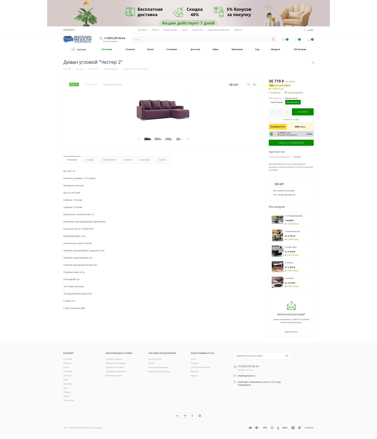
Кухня (66, 367)
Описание (72, 160)
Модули (67, 392)
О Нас (193, 359)
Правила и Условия (115, 367)
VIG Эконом (68, 400)
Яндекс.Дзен (200, 416)
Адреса (194, 375)
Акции (151, 363)
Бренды (194, 371)
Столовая (67, 371)
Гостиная (67, 359)
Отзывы (90, 160)
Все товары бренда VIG (284, 194)
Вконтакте (177, 416)
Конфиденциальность (116, 371)
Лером (66, 396)
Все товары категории (284, 190)
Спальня (67, 363)
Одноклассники (192, 416)
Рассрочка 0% (154, 359)
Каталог (68, 353)
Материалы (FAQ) (114, 375)
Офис (65, 379)
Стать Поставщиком (200, 367)
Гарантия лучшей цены (159, 371)
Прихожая (68, 383)
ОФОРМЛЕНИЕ (108, 160)
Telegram (185, 416)
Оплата (128, 160)
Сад (65, 388)
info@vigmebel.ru (246, 375)
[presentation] (138, 139)
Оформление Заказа (115, 363)
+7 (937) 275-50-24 (114, 38)
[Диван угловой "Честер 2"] (163, 110)
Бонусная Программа (158, 367)
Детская (67, 375)
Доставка (145, 160)
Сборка (162, 160)
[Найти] (273, 39)
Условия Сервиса (114, 359)
